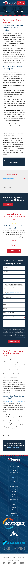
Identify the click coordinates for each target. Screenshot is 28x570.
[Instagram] (18, 515)
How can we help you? (8, 321)
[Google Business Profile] (15, 515)
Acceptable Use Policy (14, 292)
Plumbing (14, 494)
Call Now (6, 204)
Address (5, 295)
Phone (4, 275)
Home (14, 483)
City (4, 300)
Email (4, 279)
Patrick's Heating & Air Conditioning (13, 401)
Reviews (14, 507)
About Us (14, 502)
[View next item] (14, 245)
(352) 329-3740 (14, 163)
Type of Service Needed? (8, 316)
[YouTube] (7, 515)
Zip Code (5, 308)
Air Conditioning (14, 486)
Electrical (14, 496)
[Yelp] (10, 515)
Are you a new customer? (8, 312)
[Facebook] (12, 515)
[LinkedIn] (21, 515)
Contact (14, 509)
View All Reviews (12, 250)
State (4, 304)
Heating (14, 489)
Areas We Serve (14, 499)
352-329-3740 (14, 466)
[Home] (10, 3)
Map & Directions (14, 477)
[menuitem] (13, 178)
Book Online (20, 3)
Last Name (5, 271)
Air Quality (14, 491)
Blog (14, 504)
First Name (5, 267)
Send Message (13, 341)
